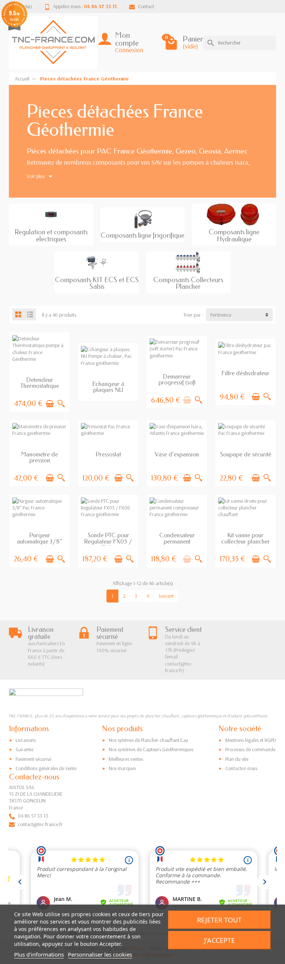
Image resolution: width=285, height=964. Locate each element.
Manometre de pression (39, 457)
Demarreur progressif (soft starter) (177, 382)
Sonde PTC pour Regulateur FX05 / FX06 (108, 541)
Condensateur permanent (177, 538)
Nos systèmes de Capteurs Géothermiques (151, 749)
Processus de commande (250, 749)
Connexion (129, 50)
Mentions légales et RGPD (250, 740)
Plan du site (236, 759)
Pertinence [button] (220, 314)
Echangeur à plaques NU (108, 386)
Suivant (166, 595)
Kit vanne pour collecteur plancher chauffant (245, 541)
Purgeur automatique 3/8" (39, 538)
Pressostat (108, 454)
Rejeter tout (219, 919)
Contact (146, 6)
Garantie (24, 749)
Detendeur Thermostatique (39, 382)
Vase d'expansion (177, 454)
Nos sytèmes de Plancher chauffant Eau (148, 740)
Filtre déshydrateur (245, 373)
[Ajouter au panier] (49, 404)
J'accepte (219, 940)
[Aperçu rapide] (61, 404)
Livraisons (26, 740)
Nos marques (122, 768)
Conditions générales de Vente (46, 768)
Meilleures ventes (126, 759)
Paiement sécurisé (33, 759)
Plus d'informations (39, 954)
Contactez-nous (241, 768)
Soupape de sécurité (245, 454)
